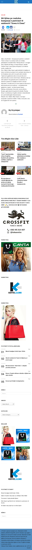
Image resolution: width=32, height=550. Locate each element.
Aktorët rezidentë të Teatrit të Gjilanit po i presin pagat (14, 359)
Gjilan (3, 15)
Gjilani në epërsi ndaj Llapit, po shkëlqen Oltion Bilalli (14, 495)
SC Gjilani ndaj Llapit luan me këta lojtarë (11, 505)
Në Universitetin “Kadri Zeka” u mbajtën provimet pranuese (14, 366)
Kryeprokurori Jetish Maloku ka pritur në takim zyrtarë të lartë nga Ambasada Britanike (7, 182)
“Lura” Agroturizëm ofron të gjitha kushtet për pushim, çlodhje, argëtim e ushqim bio (7, 157)
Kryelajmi (10, 29)
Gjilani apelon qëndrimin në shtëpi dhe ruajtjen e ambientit (23, 157)
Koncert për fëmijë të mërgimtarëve (12, 381)
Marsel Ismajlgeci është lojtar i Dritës (13, 351)
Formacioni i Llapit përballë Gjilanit (9, 498)
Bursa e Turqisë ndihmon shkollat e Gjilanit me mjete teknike (16, 374)
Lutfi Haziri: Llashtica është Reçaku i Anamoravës (22, 181)
